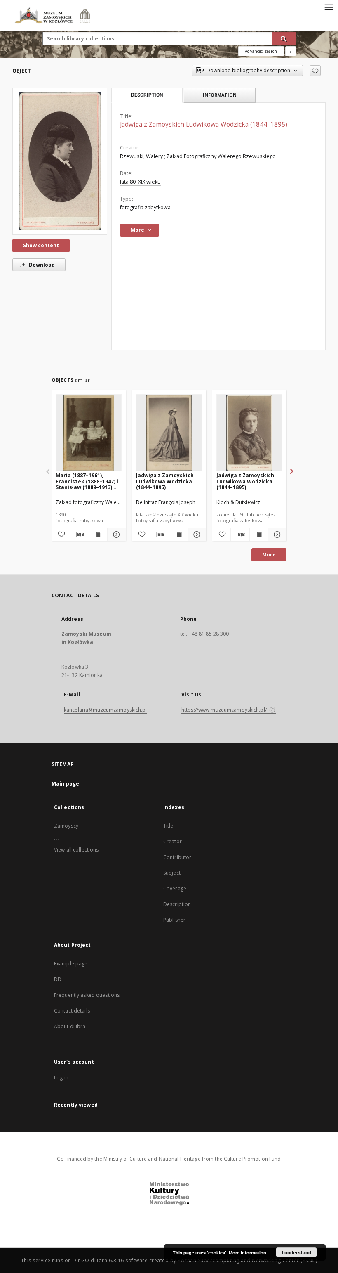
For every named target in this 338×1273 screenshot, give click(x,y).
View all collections (76, 849)
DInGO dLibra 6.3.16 (98, 1260)
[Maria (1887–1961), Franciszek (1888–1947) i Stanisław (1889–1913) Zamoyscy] (88, 433)
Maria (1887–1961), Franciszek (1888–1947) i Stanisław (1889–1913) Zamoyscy (87, 481)
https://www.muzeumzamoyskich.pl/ (224, 709)
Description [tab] (147, 95)
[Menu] (328, 6)
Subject (172, 872)
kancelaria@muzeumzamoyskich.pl (105, 709)
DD (57, 979)
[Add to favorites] (315, 70)
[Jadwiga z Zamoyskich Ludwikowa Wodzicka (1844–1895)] (60, 161)
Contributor (177, 857)
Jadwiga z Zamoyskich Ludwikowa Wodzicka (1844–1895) (165, 481)
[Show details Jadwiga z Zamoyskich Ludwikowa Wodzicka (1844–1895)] (196, 534)
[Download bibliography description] (79, 534)
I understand (296, 1252)
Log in (61, 1077)
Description (177, 904)
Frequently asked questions (87, 995)
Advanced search (261, 51)
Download (41, 264)
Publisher (174, 919)
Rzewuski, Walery (141, 156)
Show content (41, 245)
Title (168, 825)
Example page (70, 963)
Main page (65, 783)
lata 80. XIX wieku (140, 181)
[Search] (284, 38)
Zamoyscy (66, 825)
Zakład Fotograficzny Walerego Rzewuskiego (221, 156)
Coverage (174, 888)
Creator (172, 841)
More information (247, 1252)
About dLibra (69, 1026)
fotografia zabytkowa (145, 207)
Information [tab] (220, 95)
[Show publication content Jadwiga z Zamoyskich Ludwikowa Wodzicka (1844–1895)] (178, 534)
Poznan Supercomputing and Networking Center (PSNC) (247, 1260)
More (269, 554)
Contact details (72, 1010)
